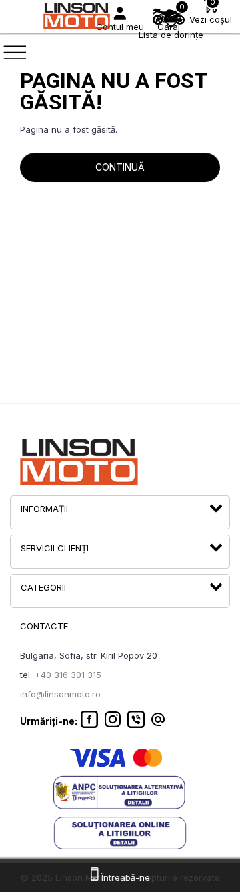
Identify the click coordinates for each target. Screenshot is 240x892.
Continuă (120, 167)
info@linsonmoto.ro (60, 694)
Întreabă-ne (124, 877)
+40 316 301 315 (68, 674)
